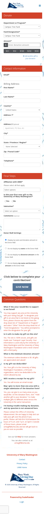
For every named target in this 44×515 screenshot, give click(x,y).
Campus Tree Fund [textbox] (12, 27)
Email (6, 75)
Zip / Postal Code (12, 151)
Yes (7, 201)
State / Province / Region (15, 142)
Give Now (22, 287)
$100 (22, 51)
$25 (7, 51)
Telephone (9, 161)
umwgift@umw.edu (11, 427)
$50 (14, 51)
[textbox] (22, 211)
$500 (37, 51)
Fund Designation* (12, 32)
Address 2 (8, 124)
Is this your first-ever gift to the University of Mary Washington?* (18, 195)
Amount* (8, 41)
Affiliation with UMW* (13, 182)
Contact (22, 459)
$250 (29, 51)
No (14, 201)
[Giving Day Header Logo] (15, 5)
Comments (8, 216)
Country (8, 106)
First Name (9, 87)
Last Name (9, 97)
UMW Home (22, 467)
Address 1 (8, 115)
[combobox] (22, 27)
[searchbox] (22, 190)
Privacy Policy (22, 463)
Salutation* (9, 206)
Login (22, 502)
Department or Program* (15, 23)
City (6, 133)
